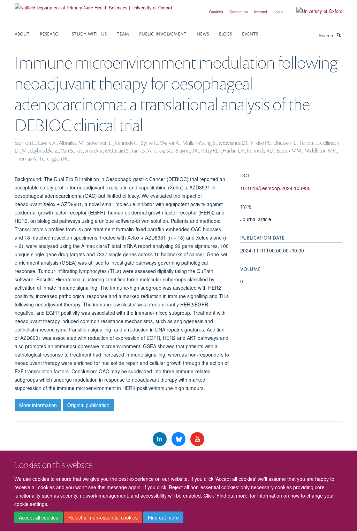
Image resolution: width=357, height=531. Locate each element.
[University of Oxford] (314, 11)
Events (250, 33)
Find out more (163, 517)
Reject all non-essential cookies (103, 517)
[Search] (338, 35)
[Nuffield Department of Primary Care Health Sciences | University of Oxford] (93, 5)
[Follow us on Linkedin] (160, 439)
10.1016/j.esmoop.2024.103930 (275, 188)
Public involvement (163, 33)
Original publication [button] (88, 404)
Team (123, 33)
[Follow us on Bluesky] (179, 439)
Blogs (225, 33)
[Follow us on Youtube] (197, 439)
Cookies (216, 11)
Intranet (260, 11)
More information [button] (38, 404)
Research (51, 33)
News (203, 33)
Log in (278, 11)
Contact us (238, 11)
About (22, 33)
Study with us (89, 33)
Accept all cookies (38, 517)
